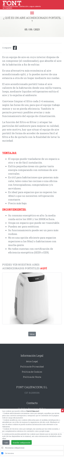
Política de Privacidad (32, 366)
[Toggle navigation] (32, 13)
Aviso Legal (32, 361)
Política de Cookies (32, 371)
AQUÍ (43, 268)
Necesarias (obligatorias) (14, 448)
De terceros (9, 453)
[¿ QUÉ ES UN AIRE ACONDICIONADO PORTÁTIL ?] (32, 298)
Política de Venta (32, 377)
